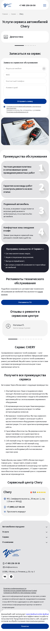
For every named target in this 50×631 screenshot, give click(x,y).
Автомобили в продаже (13, 526)
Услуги (5, 531)
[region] (25, 501)
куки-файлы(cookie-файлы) (37, 614)
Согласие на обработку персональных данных (19, 593)
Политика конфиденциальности (14, 588)
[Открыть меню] (44, 5)
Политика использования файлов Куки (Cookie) (20, 591)
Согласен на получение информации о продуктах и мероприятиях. (24, 107)
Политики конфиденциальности (17, 112)
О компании (7, 542)
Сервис (5, 537)
